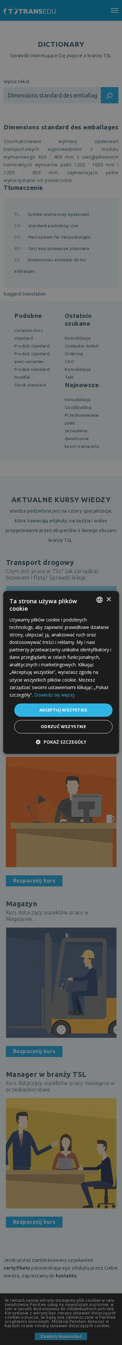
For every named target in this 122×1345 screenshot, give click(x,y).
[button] (61, 742)
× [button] (108, 599)
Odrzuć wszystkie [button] (63, 727)
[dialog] (61, 672)
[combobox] (99, 599)
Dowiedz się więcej (54, 695)
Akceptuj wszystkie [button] (63, 710)
